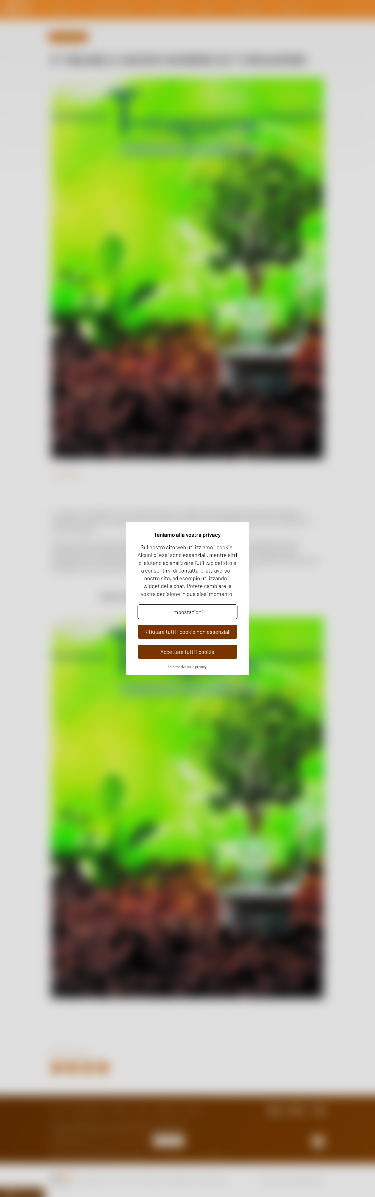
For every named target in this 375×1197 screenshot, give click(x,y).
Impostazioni (187, 612)
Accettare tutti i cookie (187, 651)
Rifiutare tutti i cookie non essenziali (187, 631)
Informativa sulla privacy (187, 666)
